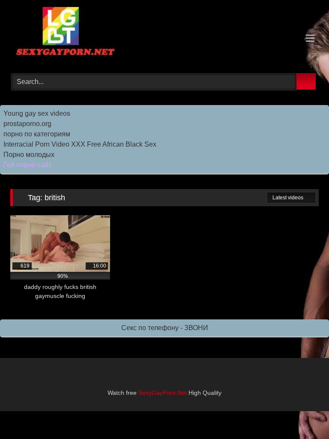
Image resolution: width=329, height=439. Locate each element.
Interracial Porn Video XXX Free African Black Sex (79, 144)
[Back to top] (303, 413)
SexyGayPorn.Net (162, 392)
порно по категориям (36, 134)
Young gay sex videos (36, 113)
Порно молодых (28, 154)
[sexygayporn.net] (164, 33)
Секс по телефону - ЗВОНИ (164, 327)
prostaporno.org (27, 123)
